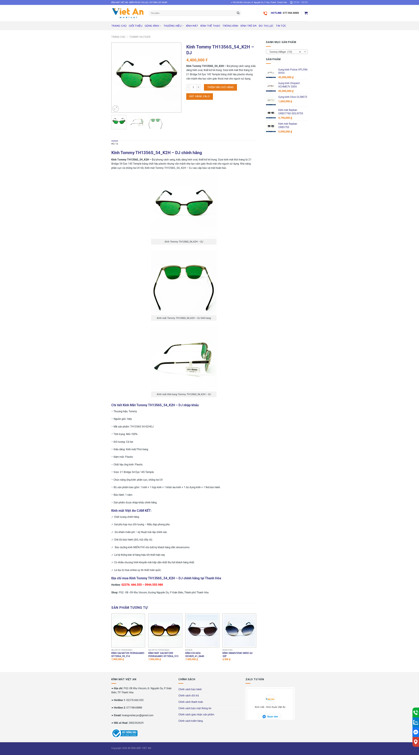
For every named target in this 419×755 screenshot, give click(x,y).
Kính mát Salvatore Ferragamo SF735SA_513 (163, 655)
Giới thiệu (135, 25)
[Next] (176, 78)
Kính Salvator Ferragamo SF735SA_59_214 (127, 655)
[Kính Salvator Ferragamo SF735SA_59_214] (128, 630)
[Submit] (238, 13)
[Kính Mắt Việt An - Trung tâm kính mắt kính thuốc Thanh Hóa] (127, 13)
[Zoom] (115, 108)
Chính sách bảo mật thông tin (194, 708)
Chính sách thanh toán (190, 701)
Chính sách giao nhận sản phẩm (196, 714)
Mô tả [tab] (114, 144)
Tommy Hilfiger (139, 36)
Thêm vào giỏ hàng (220, 87)
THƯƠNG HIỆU (173, 25)
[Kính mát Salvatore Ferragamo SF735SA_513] (165, 630)
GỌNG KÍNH (152, 25)
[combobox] (287, 51)
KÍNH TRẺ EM (248, 25)
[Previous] (117, 78)
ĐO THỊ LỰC (266, 25)
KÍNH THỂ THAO (210, 25)
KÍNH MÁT (192, 25)
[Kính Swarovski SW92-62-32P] (239, 630)
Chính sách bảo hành (190, 689)
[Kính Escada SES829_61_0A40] (202, 630)
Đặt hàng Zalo (199, 96)
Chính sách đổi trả (188, 695)
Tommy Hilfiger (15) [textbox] (285, 51)
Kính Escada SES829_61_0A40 (194, 655)
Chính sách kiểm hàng (190, 720)
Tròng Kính (230, 25)
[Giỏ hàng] (306, 13)
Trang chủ (119, 25)
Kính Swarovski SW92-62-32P (237, 655)
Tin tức (281, 25)
